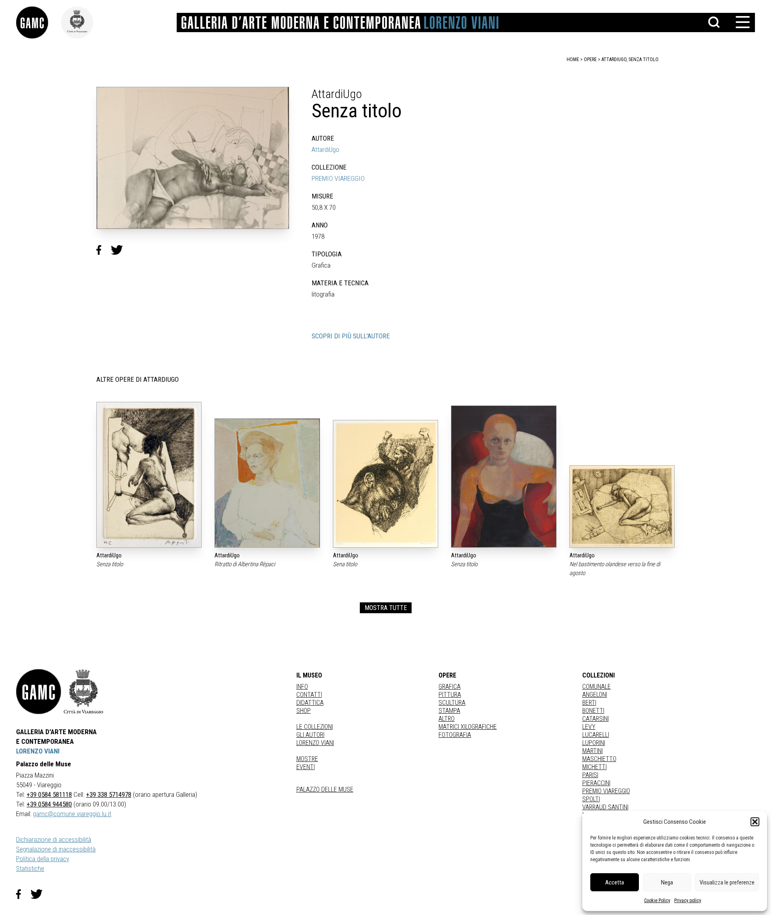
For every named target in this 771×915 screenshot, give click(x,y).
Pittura (450, 694)
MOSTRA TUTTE (386, 608)
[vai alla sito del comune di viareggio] (83, 691)
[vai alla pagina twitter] (40, 894)
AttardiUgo (325, 149)
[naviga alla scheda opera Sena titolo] (385, 483)
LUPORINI (593, 743)
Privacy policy (687, 900)
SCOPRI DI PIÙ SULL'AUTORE (351, 336)
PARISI (590, 775)
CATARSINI (595, 719)
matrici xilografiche (468, 727)
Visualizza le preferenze (727, 882)
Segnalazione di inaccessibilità (56, 849)
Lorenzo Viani (315, 743)
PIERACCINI (596, 783)
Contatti (309, 694)
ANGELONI (594, 694)
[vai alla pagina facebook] (23, 894)
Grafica (450, 686)
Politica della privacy (42, 859)
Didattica (310, 702)
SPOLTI (591, 799)
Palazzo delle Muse (324, 789)
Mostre (307, 759)
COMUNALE (596, 686)
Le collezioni (314, 727)
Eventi (305, 767)
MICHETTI (594, 767)
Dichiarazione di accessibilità (53, 839)
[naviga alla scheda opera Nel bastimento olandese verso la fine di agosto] (622, 506)
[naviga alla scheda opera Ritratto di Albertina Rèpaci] (267, 483)
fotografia (455, 735)
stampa (449, 710)
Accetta (614, 882)
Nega (667, 882)
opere (590, 59)
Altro (447, 719)
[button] (755, 822)
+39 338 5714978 (108, 794)
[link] (38, 22)
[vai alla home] (38, 691)
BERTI (589, 702)
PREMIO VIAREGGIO (338, 178)
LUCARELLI (595, 735)
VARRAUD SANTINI (605, 807)
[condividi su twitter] (120, 250)
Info (302, 686)
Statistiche (30, 868)
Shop (303, 710)
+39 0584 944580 (49, 804)
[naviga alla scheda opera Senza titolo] (149, 474)
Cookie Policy (657, 900)
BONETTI (593, 710)
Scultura (452, 702)
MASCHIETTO (599, 759)
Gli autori (310, 735)
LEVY (589, 727)
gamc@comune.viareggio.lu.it (72, 814)
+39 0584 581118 (49, 794)
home (573, 59)
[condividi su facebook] (103, 250)
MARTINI (592, 751)
